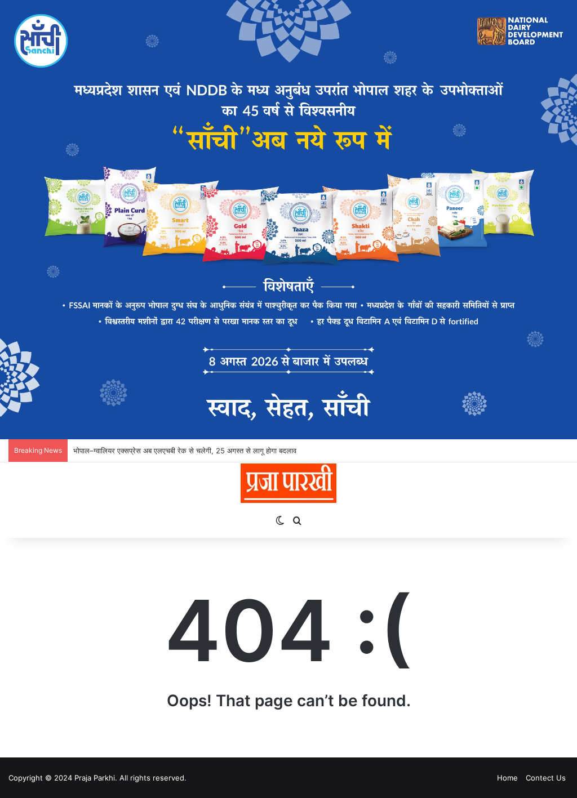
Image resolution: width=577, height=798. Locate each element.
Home (507, 777)
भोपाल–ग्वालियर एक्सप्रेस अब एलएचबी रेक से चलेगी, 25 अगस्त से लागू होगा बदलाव (184, 450)
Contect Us (546, 777)
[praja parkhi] (288, 483)
